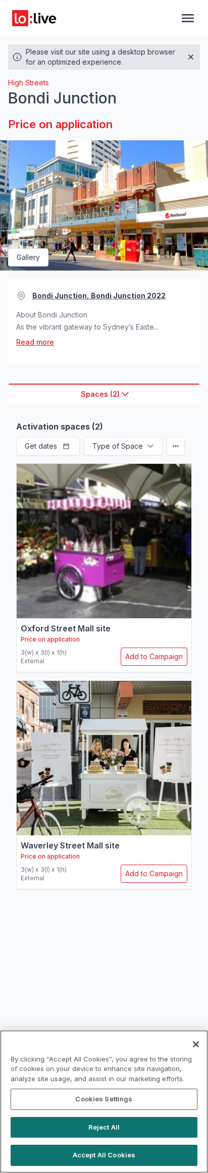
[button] (48, 446)
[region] (104, 1101)
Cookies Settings (103, 1099)
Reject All (104, 1127)
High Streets (28, 82)
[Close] (196, 1044)
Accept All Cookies (104, 1155)
